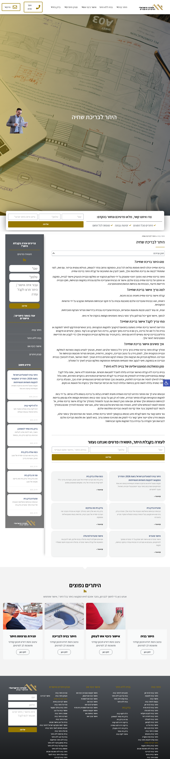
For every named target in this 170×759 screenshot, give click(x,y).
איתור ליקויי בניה (122, 734)
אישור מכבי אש (92, 716)
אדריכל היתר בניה (60, 704)
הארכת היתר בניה (61, 716)
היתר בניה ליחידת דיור (150, 716)
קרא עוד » (157, 496)
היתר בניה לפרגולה (151, 710)
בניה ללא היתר (34, 338)
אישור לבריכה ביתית (60, 702)
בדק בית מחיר (123, 731)
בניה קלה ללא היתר (121, 699)
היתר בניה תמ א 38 (151, 728)
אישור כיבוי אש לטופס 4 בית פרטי (85, 707)
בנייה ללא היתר (123, 687)
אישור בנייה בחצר (152, 754)
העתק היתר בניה (61, 696)
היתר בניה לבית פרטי (150, 707)
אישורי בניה (154, 699)
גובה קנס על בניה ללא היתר (57, 745)
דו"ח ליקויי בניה (31, 405)
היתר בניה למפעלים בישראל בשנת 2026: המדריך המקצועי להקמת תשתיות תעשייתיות (24, 378)
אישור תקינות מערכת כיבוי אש (86, 693)
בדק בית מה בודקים (94, 507)
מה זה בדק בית (31, 475)
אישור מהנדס (155, 535)
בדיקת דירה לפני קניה (120, 722)
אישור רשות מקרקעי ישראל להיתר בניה (53, 725)
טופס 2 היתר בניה (152, 731)
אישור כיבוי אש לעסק (90, 696)
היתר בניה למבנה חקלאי (149, 713)
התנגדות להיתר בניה (120, 693)
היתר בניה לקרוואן (151, 722)
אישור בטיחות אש (91, 713)
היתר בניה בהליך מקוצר (149, 745)
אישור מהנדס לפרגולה (93, 535)
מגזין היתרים (35, 354)
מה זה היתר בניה (61, 693)
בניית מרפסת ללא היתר (59, 734)
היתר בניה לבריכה (151, 751)
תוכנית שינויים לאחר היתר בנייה (56, 728)
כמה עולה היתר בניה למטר (57, 754)
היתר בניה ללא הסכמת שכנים (147, 748)
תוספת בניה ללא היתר (59, 748)
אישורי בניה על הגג (60, 710)
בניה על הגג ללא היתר (120, 696)
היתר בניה (161, 236)
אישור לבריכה (45, 696)
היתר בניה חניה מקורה (150, 737)
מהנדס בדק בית (154, 507)
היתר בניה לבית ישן (151, 693)
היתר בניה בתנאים (151, 734)
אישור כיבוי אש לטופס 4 (89, 699)
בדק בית (126, 707)
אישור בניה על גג (152, 725)
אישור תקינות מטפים (90, 710)
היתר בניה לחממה (151, 696)
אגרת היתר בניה (61, 719)
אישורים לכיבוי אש (91, 704)
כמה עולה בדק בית (94, 476)
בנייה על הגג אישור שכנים (58, 722)
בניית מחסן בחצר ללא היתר (57, 743)
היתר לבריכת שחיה (151, 743)
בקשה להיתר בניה (151, 702)
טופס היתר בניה (152, 757)
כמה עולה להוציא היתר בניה (148, 740)
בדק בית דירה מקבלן (120, 728)
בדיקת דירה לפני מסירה (119, 725)
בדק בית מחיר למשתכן (28, 428)
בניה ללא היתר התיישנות (58, 740)
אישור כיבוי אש (34, 346)
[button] (166, 383)
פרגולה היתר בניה (61, 731)
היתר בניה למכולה (151, 719)
